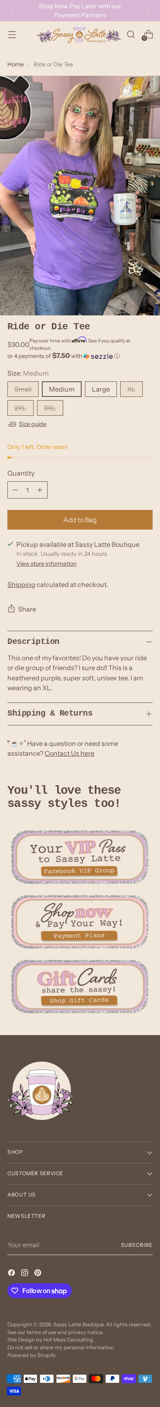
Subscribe (137, 1245)
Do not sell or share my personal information (60, 1347)
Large (101, 389)
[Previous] (12, 10)
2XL (20, 408)
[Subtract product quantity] (15, 490)
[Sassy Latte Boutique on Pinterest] (38, 1274)
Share (27, 609)
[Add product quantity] (39, 490)
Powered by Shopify (31, 1355)
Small (23, 389)
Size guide (32, 424)
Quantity (20, 473)
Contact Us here (69, 753)
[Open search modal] (130, 34)
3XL (50, 408)
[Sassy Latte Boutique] (79, 34)
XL (131, 389)
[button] (80, 356)
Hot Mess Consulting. (68, 1340)
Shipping (21, 584)
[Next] (148, 10)
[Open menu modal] (11, 34)
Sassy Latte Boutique (78, 1324)
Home (15, 64)
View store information (46, 563)
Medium (62, 389)
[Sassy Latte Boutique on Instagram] (25, 1274)
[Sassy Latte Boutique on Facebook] (12, 1274)
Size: (28, 373)
